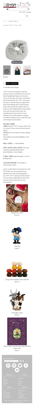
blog (4, 385)
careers (5, 381)
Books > (6, 21)
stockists (5, 383)
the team (5, 380)
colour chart (6, 392)
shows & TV (21, 394)
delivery (20, 381)
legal (19, 385)
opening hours (22, 397)
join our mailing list (8, 358)
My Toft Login (25, 12)
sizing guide (6, 394)
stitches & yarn (7, 396)
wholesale (21, 396)
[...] (7, 70)
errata (20, 383)
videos (5, 390)
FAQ (19, 380)
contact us (21, 378)
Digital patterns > (14, 21)
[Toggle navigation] (26, 16)
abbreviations (6, 397)
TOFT (4, 378)
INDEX (20, 392)
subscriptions (22, 390)
